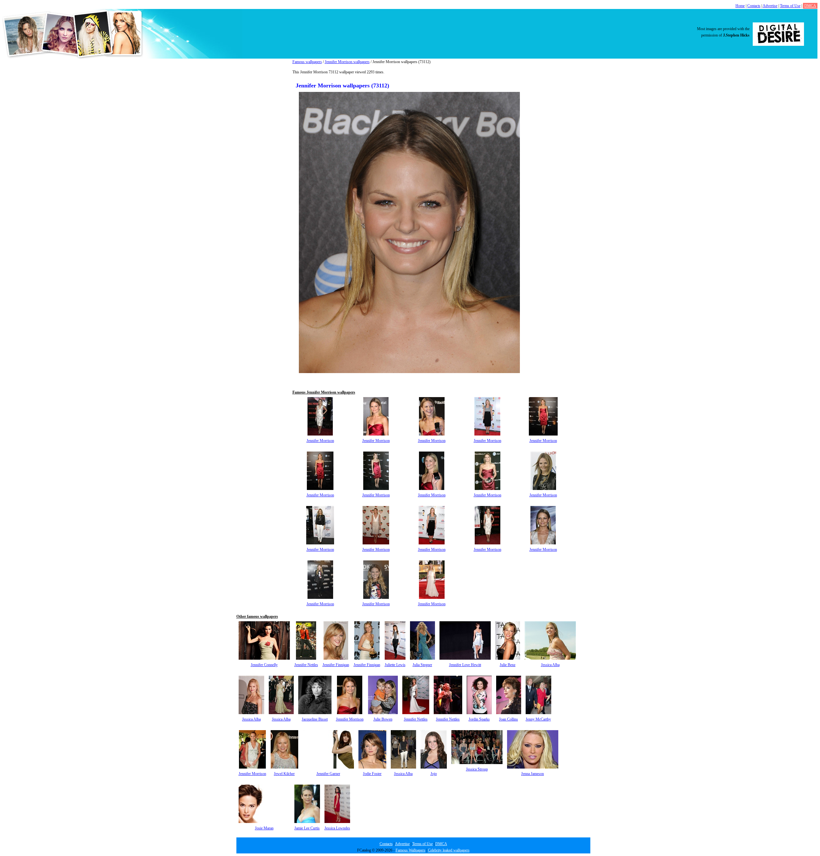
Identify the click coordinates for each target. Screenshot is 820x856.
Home (740, 6)
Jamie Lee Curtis (307, 828)
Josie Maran (264, 828)
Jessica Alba (550, 665)
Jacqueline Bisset (315, 719)
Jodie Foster (372, 773)
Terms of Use (790, 6)
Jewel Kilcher (284, 773)
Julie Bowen (382, 719)
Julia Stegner (422, 665)
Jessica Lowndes (337, 828)
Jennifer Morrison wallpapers (347, 62)
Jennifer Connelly (264, 665)
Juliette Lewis (395, 665)
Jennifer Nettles (306, 665)
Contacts (753, 6)
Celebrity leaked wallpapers (449, 850)
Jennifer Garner (328, 773)
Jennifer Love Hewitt (465, 665)
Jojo (433, 773)
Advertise (770, 6)
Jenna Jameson (532, 773)
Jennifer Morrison (320, 440)
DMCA (810, 6)
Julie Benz (507, 665)
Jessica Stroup (477, 769)
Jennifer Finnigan (336, 665)
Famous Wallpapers (410, 850)
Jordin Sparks (479, 719)
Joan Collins (508, 719)
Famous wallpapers (307, 62)
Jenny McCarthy (538, 719)
